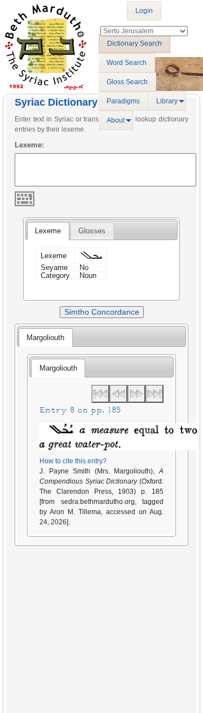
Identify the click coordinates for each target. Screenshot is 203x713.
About (116, 120)
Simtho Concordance (101, 311)
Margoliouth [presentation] (45, 337)
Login (144, 11)
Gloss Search (127, 82)
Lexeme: (29, 145)
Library (167, 101)
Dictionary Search (134, 43)
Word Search (127, 63)
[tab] (48, 231)
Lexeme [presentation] (48, 231)
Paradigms (123, 101)
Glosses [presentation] (91, 231)
